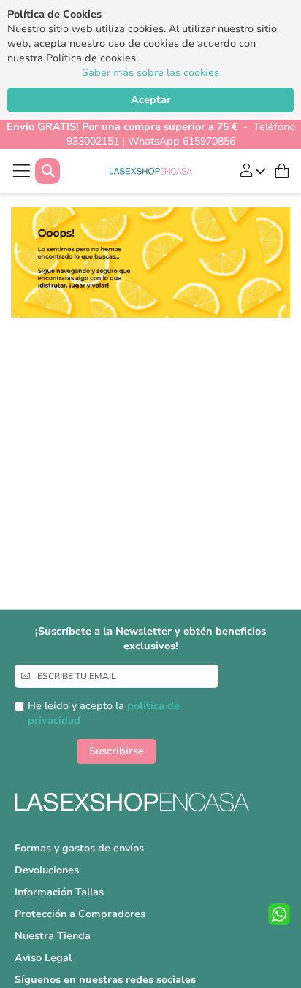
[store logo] (151, 171)
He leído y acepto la (104, 713)
